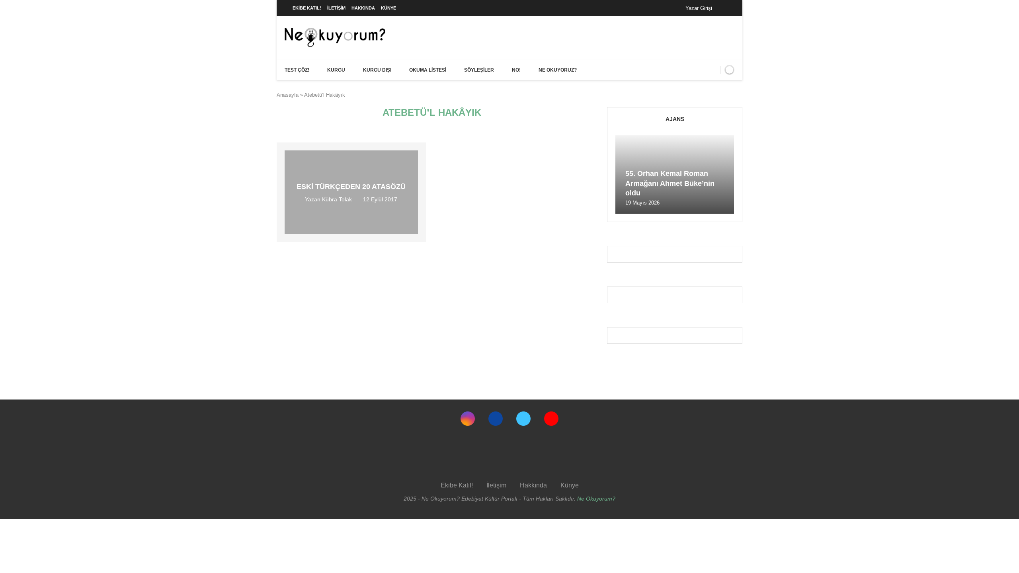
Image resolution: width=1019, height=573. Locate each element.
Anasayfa (288, 95)
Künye (388, 8)
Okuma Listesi (427, 70)
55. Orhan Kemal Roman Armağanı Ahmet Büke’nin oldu (669, 183)
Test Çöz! (297, 70)
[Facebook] (726, 8)
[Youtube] (551, 418)
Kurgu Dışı (377, 70)
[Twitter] (523, 418)
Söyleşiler (479, 70)
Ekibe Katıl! (307, 8)
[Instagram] (468, 418)
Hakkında (363, 8)
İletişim (336, 8)
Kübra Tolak (337, 199)
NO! (516, 70)
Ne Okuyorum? (596, 498)
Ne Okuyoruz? (558, 70)
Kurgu (336, 70)
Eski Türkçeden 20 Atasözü (351, 187)
